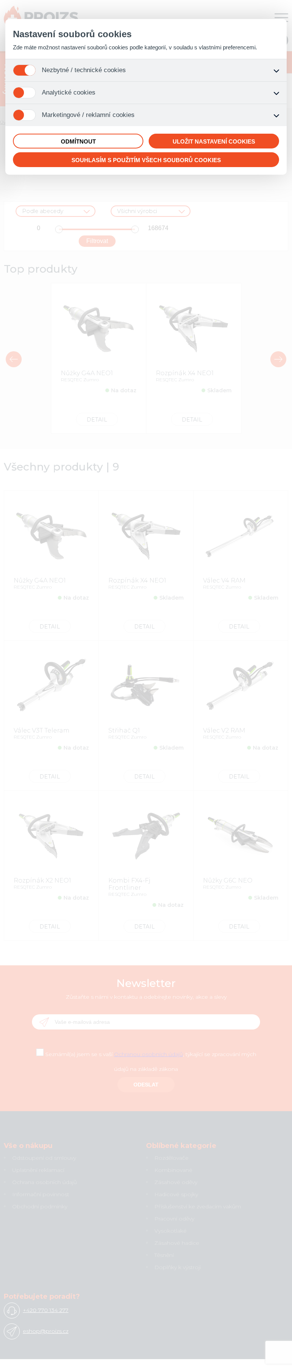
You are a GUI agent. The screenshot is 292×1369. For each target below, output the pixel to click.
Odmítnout (78, 141)
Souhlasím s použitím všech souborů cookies (146, 160)
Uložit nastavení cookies (214, 141)
